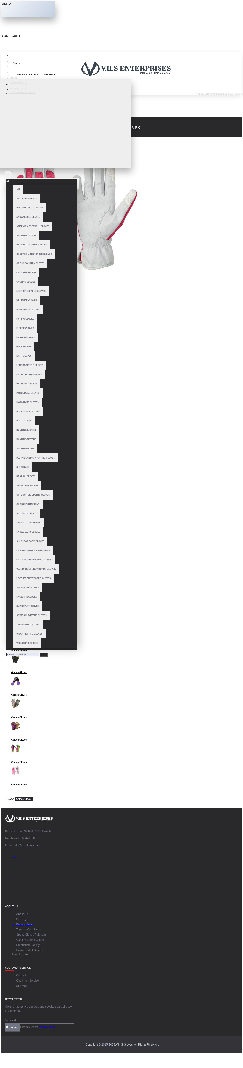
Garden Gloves (19, 650)
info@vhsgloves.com (27, 845)
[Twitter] (15, 864)
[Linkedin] (15, 878)
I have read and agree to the (32, 1027)
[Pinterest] (15, 892)
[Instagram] (15, 871)
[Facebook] (15, 857)
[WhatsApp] (15, 885)
